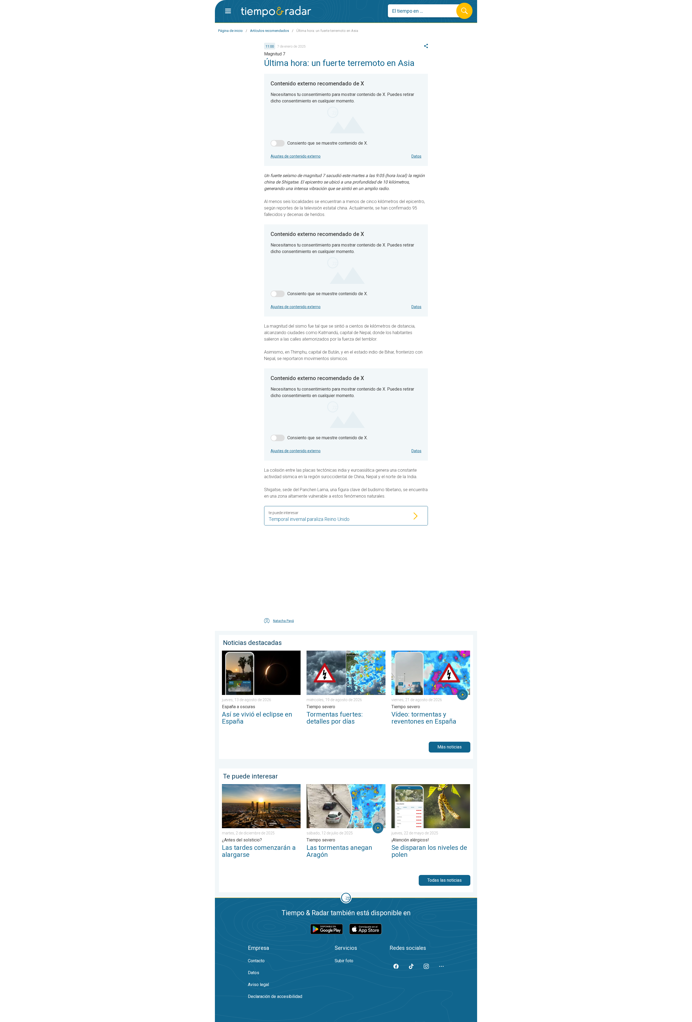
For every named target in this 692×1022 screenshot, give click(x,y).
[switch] (278, 143)
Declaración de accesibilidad (275, 996)
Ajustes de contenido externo (296, 156)
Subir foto (344, 960)
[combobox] (426, 10)
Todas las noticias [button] (444, 880)
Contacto (256, 960)
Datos (416, 156)
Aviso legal (258, 984)
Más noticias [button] (449, 747)
